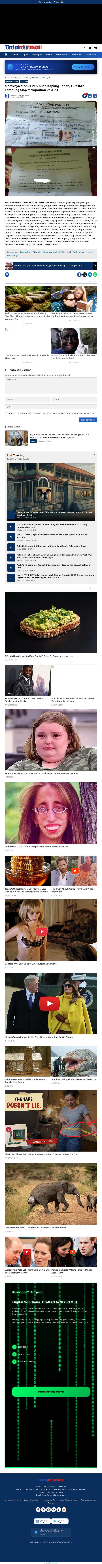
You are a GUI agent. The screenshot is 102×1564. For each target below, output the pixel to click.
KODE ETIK (19, 1500)
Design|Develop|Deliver (51, 1391)
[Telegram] (90, 274)
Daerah (33, 441)
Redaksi (14, 95)
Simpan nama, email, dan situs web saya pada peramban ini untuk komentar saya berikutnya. (51, 413)
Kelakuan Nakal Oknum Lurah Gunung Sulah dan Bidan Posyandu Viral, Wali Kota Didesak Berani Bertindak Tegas (54, 556)
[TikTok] (59, 1511)
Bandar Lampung (11, 81)
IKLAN (51, 1503)
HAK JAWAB (59, 1500)
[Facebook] (79, 274)
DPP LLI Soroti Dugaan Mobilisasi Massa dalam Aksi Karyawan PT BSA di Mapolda (52, 536)
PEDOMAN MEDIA (32, 1500)
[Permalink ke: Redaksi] (8, 96)
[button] (84, 47)
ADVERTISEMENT (89, 1500)
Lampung (24, 81)
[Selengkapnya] (94, 455)
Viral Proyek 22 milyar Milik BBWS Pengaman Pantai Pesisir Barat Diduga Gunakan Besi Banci (52, 525)
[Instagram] (48, 1511)
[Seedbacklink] (64, 1509)
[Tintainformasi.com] (23, 47)
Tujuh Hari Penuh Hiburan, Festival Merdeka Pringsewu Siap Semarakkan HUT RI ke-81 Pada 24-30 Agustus (59, 436)
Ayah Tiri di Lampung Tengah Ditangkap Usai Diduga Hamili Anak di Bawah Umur (54, 566)
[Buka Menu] (89, 47)
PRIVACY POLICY (73, 1500)
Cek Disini (43, 1534)
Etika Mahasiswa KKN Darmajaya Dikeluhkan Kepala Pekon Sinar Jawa (51, 546)
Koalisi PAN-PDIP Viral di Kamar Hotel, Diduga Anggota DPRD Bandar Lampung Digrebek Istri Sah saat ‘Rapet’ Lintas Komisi (55, 576)
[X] (43, 1511)
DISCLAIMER (47, 1500)
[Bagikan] (95, 96)
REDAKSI (9, 1500)
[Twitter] (84, 274)
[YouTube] (53, 1511)
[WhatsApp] (95, 274)
